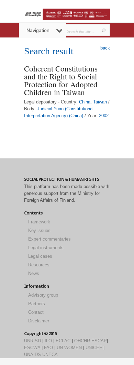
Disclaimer (38, 320)
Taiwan (100, 101)
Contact (36, 312)
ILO (48, 340)
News (33, 273)
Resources (38, 264)
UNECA (50, 354)
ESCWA (32, 347)
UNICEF (94, 347)
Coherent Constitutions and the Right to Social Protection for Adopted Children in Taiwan (61, 80)
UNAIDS (32, 354)
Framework (39, 221)
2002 (104, 115)
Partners (36, 303)
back (105, 48)
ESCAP (99, 340)
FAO (48, 347)
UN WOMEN (69, 347)
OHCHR (82, 340)
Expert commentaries (49, 239)
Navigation (37, 30)
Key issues (39, 230)
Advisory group (43, 295)
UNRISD (32, 340)
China (84, 101)
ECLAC (63, 340)
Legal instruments (46, 247)
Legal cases (40, 256)
